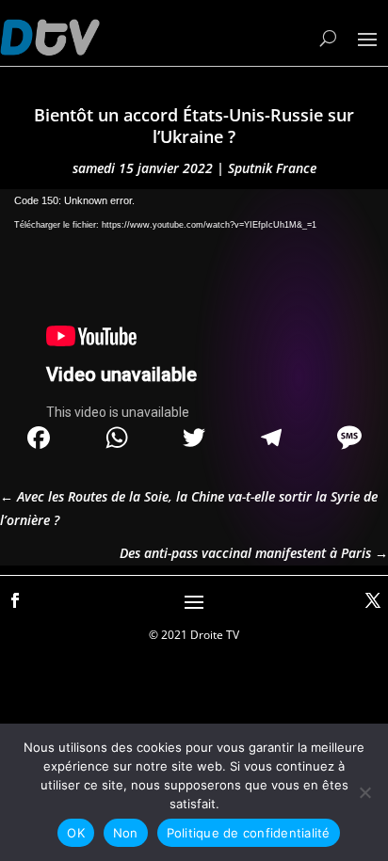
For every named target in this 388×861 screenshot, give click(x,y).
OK (76, 832)
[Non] (364, 792)
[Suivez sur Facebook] (15, 600)
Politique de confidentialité (249, 832)
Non (125, 832)
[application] (194, 298)
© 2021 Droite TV (194, 635)
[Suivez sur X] (373, 600)
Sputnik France (272, 168)
